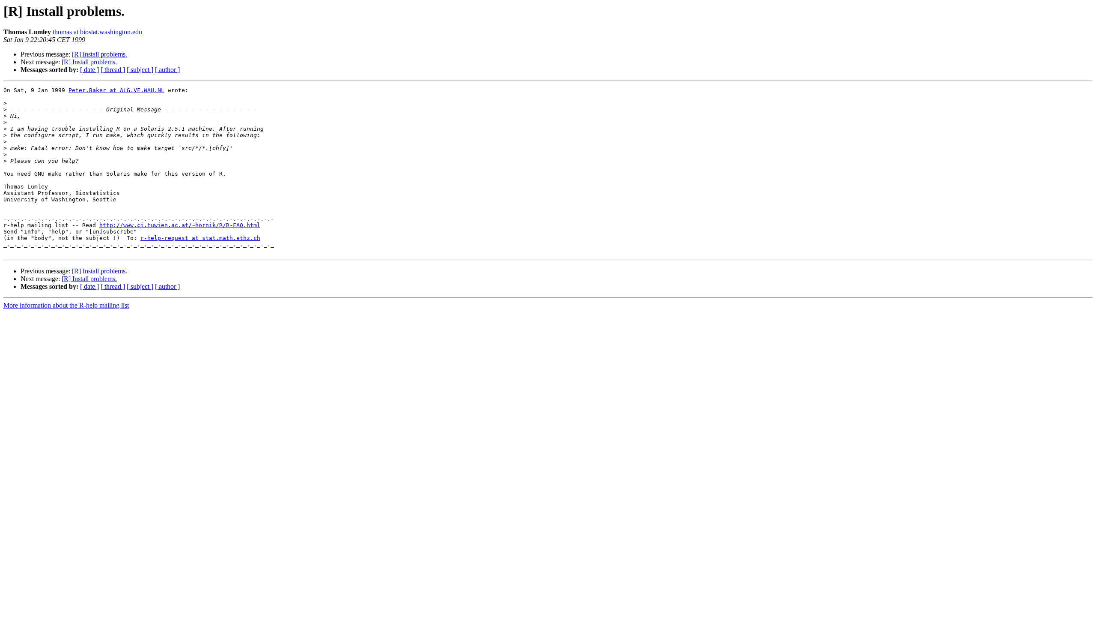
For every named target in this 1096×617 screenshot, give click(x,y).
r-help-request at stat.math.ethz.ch (200, 238)
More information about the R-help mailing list (66, 305)
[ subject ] (140, 69)
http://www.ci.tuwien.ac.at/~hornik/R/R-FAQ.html (179, 225)
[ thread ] (113, 69)
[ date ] (89, 69)
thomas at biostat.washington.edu (97, 32)
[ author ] (167, 69)
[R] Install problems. (99, 54)
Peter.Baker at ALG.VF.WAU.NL (116, 90)
